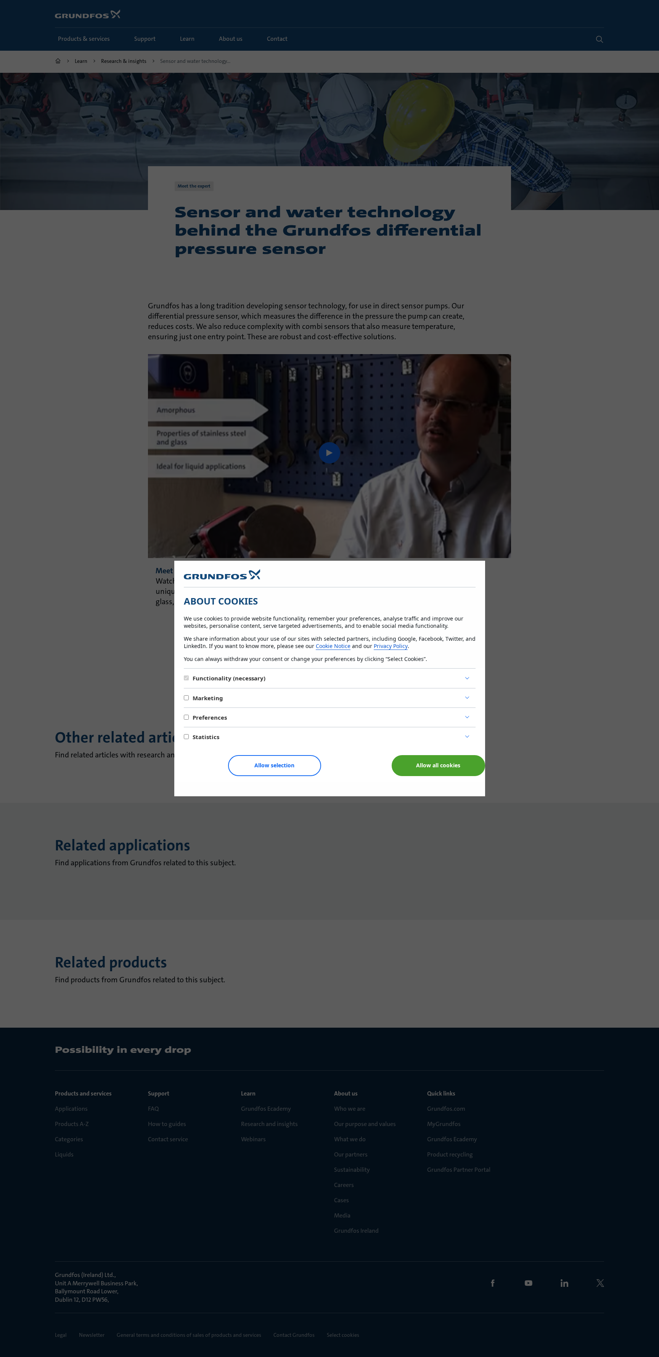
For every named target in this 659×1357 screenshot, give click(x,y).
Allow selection (274, 765)
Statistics (206, 737)
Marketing (208, 698)
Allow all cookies (438, 765)
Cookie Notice (333, 646)
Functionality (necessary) (229, 678)
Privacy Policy (391, 646)
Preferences (210, 717)
